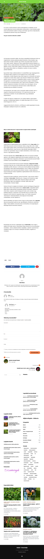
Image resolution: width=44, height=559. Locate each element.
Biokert (24, 424)
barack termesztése (34, 448)
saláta (5, 260)
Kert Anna (22, 282)
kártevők (25, 464)
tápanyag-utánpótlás (33, 473)
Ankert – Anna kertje (22, 547)
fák (35, 453)
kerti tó (31, 462)
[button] (4, 1)
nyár (24, 468)
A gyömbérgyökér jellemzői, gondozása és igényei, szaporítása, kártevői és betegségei (14, 424)
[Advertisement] (22, 47)
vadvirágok (25, 477)
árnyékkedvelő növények (33, 477)
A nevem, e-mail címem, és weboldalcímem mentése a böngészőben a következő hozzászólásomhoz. (20, 349)
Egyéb (24, 429)
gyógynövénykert (26, 457)
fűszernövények (26, 455)
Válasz (5, 300)
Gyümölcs (25, 433)
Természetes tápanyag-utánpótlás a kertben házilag (12, 505)
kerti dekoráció (26, 462)
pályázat (35, 468)
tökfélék (36, 475)
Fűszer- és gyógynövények (28, 431)
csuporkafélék (30, 451)
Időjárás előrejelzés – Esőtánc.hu (30, 418)
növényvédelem (29, 468)
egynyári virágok (26, 453)
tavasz (9, 260)
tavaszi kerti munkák (31, 471)
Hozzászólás (6, 322)
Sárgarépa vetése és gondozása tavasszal (11, 531)
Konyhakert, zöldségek (8, 17)
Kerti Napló (25, 437)
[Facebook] (22, 556)
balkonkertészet (26, 448)
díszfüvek (35, 451)
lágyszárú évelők (26, 466)
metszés (32, 466)
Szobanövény (25, 442)
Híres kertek (25, 435)
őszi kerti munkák (26, 480)
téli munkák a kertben (29, 475)
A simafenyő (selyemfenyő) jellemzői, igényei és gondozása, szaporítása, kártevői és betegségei (15, 431)
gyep (31, 455)
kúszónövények (30, 464)
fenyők (32, 453)
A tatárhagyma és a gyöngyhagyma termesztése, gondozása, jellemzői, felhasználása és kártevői (30, 533)
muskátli (36, 466)
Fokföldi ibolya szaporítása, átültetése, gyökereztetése (15, 417)
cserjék (25, 451)
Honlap (5, 344)
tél (24, 475)
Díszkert (24, 427)
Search (20, 375)
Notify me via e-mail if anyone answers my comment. (12, 352)
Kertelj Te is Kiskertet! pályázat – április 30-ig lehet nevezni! (31, 504)
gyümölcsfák (33, 457)
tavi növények (26, 473)
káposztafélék (36, 462)
